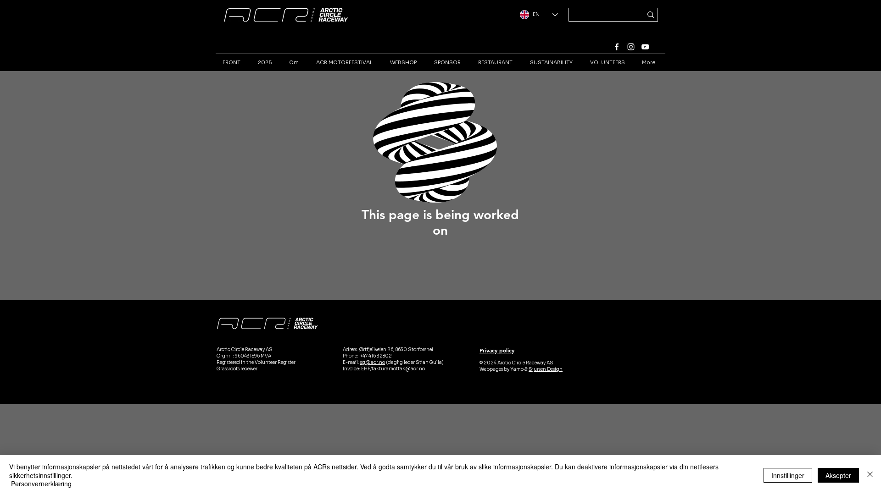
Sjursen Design (546, 369)
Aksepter (838, 475)
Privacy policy (497, 350)
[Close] (869, 475)
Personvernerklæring (41, 483)
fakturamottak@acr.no (398, 369)
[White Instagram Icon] (631, 46)
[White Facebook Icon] (616, 46)
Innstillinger (787, 475)
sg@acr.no (372, 362)
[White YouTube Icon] (645, 46)
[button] (488, 197)
